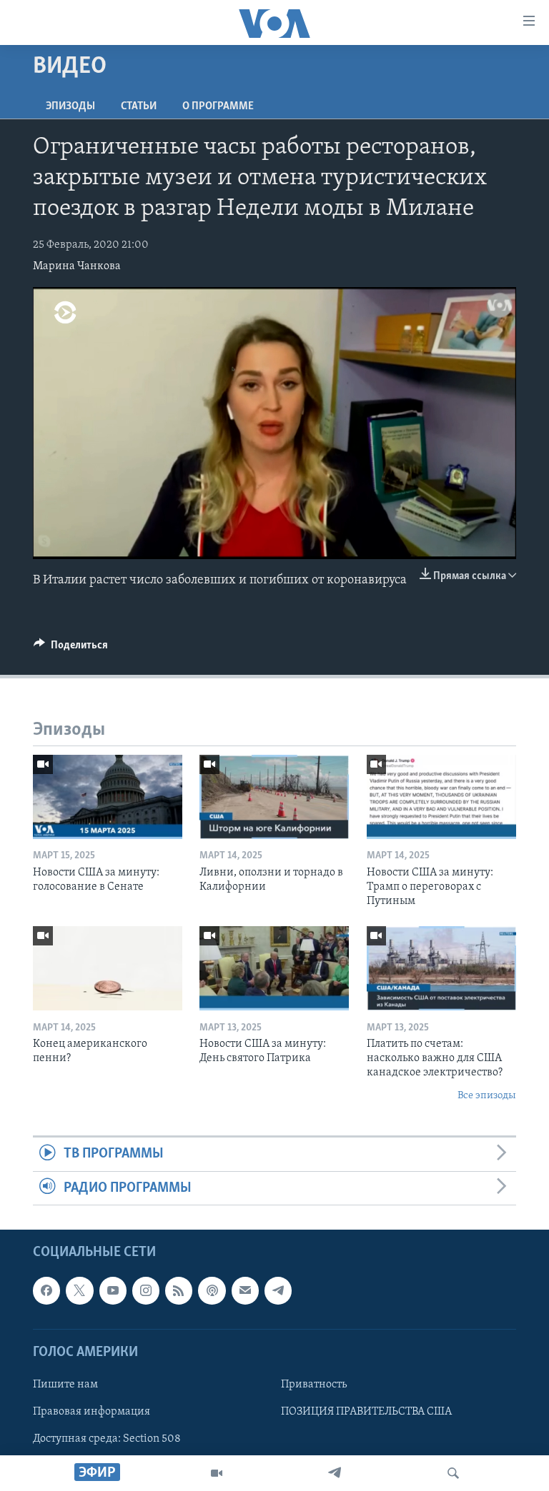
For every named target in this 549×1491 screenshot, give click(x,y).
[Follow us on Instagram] (145, 1290)
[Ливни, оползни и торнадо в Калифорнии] (274, 797)
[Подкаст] (211, 1290)
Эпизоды (70, 106)
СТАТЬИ (139, 106)
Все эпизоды (487, 1095)
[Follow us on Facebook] (46, 1290)
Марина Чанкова (77, 266)
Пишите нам (65, 1384)
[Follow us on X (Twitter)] (79, 1290)
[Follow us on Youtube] (113, 1290)
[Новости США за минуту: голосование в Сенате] (107, 797)
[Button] (71, 648)
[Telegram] (334, 1473)
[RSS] (178, 1290)
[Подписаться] (245, 1290)
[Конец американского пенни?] (107, 968)
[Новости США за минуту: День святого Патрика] (274, 968)
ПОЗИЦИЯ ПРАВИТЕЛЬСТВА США (366, 1411)
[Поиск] (453, 1473)
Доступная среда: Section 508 (107, 1439)
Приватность (314, 1384)
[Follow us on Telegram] (278, 1290)
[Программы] (216, 1473)
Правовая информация (91, 1411)
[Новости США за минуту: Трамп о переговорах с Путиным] (441, 797)
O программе (218, 106)
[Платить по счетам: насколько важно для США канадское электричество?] (441, 968)
